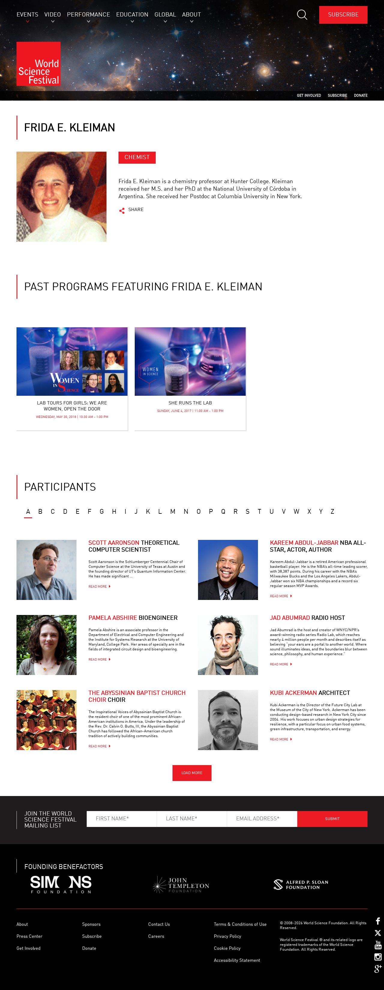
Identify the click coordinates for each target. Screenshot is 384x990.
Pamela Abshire (133, 618)
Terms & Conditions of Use (240, 924)
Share (136, 209)
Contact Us (159, 924)
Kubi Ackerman (310, 693)
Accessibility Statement (237, 960)
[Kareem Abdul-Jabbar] (228, 570)
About (22, 924)
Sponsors (91, 924)
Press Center (29, 936)
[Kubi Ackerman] (228, 720)
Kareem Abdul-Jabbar (318, 546)
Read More (97, 587)
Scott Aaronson (133, 546)
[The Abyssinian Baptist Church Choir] (46, 720)
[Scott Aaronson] (46, 570)
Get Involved (28, 948)
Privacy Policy (227, 936)
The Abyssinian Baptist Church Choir (137, 696)
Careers (156, 936)
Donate (89, 948)
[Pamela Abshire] (46, 645)
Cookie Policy (227, 948)
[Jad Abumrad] (228, 645)
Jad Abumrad (307, 618)
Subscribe (343, 15)
